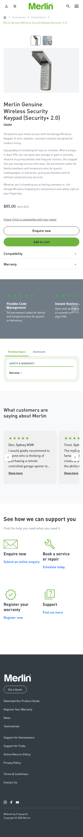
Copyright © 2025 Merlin (17, 817)
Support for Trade (14, 746)
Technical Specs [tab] (17, 351)
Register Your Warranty (18, 709)
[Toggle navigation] (77, 6)
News (7, 717)
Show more (15, 473)
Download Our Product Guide (21, 701)
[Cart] (15, 6)
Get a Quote (15, 689)
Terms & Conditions (16, 774)
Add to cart (41, 242)
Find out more (53, 612)
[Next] (75, 309)
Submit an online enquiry (21, 562)
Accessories (19, 17)
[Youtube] (17, 802)
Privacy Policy (12, 762)
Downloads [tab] (39, 351)
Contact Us (10, 782)
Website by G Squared (16, 814)
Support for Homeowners (19, 737)
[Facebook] (11, 802)
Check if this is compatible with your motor (30, 219)
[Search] (68, 6)
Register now (13, 617)
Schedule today (54, 567)
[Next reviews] (75, 457)
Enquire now (41, 231)
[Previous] (8, 309)
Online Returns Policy (17, 754)
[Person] (6, 6)
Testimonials (12, 726)
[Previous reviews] (8, 457)
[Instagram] (5, 802)
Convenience (38, 17)
